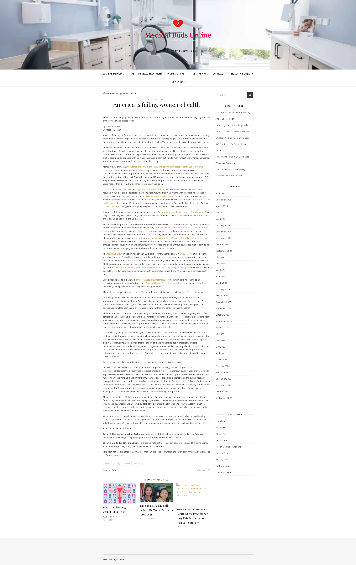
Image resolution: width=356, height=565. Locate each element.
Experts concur (145, 231)
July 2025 (220, 212)
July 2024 (220, 257)
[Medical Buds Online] (178, 32)
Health (127, 463)
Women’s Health (177, 73)
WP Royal (120, 559)
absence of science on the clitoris (175, 227)
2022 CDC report (113, 206)
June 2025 (220, 218)
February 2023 (223, 366)
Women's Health (156, 100)
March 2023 (221, 359)
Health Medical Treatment (145, 73)
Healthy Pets (222, 459)
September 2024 (224, 250)
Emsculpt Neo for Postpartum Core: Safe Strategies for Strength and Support (233, 144)
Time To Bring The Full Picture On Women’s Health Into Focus (156, 510)
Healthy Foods (240, 73)
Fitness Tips (221, 434)
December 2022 (223, 378)
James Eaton (111, 470)
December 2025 (223, 199)
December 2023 (223, 302)
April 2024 (220, 276)
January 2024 (222, 295)
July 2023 (220, 334)
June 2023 (220, 340)
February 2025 (223, 225)
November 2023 (223, 308)
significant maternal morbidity (151, 189)
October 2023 (222, 314)
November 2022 (223, 385)
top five (179, 215)
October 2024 (222, 244)
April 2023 (220, 353)
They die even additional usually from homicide (182, 211)
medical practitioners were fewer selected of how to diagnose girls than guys (152, 267)
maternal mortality (123, 189)
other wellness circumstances (150, 279)
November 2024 (223, 238)
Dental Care (200, 73)
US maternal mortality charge (160, 196)
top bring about (114, 253)
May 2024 (220, 270)
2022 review (186, 253)
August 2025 (222, 206)
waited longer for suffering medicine (165, 283)
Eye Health (219, 73)
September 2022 (224, 398)
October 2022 (222, 391)
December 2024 (223, 231)
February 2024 (223, 289)
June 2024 (220, 263)
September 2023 (224, 321)
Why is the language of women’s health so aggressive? (116, 512)
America (108, 463)
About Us (177, 82)
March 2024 (221, 282)
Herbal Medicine (114, 73)
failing (118, 463)
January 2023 (222, 372)
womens (137, 463)
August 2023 (222, 327)
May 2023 (220, 346)
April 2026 (220, 193)
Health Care (221, 440)
